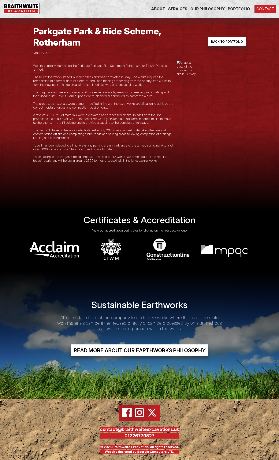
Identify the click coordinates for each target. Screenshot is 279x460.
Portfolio (239, 9)
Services (177, 9)
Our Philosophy (207, 9)
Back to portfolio (227, 41)
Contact (265, 9)
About (158, 9)
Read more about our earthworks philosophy (140, 350)
